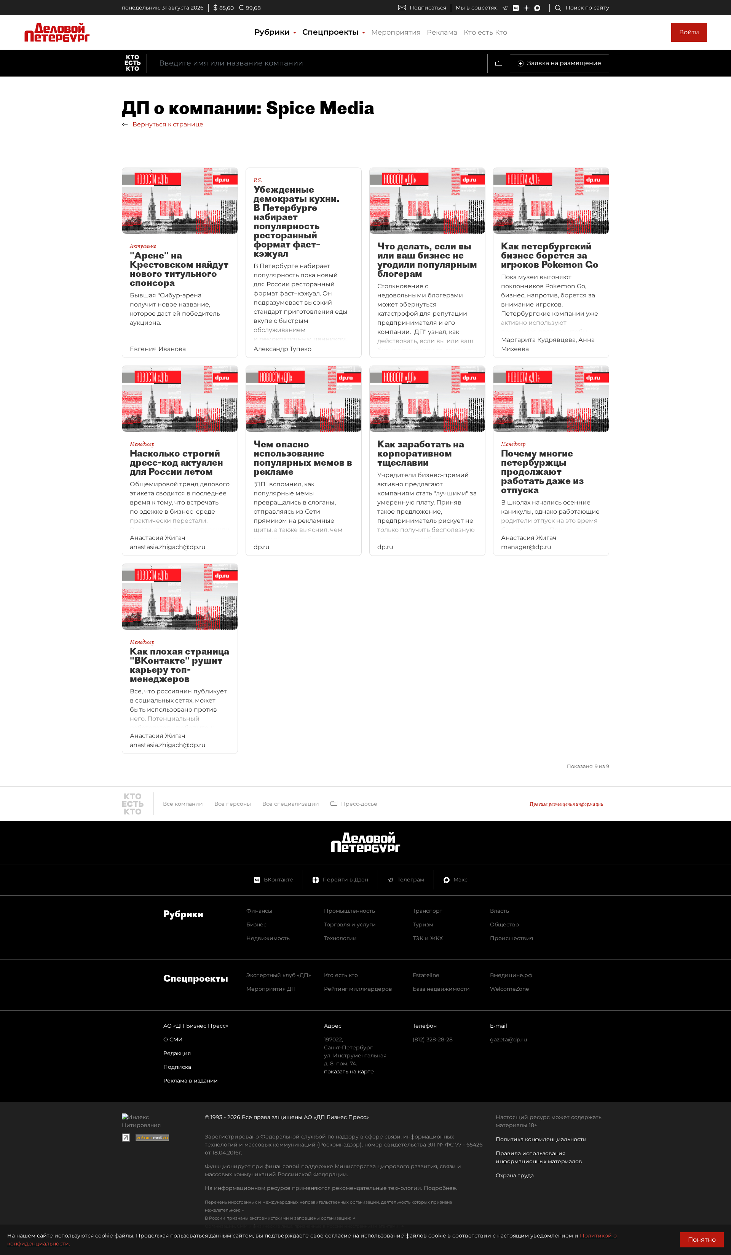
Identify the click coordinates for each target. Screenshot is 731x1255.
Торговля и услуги (350, 924)
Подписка (177, 1066)
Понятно (702, 1239)
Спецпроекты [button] (331, 32)
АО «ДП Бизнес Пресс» (195, 1025)
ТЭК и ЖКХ (428, 938)
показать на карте (349, 1071)
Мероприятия (396, 32)
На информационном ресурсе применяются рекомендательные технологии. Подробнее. (331, 1188)
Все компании (183, 803)
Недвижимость (268, 938)
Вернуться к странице (167, 124)
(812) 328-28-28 (433, 1039)
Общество (504, 924)
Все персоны (232, 803)
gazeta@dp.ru (508, 1039)
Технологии (340, 938)
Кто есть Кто (485, 32)
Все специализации (290, 803)
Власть (499, 910)
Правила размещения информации (566, 804)
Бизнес (256, 924)
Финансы (259, 910)
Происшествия (511, 938)
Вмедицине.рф (511, 975)
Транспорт (427, 910)
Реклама (442, 32)
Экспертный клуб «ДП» (278, 975)
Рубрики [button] (273, 32)
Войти (689, 32)
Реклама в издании (190, 1080)
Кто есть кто (341, 975)
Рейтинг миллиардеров (358, 988)
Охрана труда (515, 1175)
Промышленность (349, 910)
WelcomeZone (509, 988)
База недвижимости (441, 988)
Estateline (426, 975)
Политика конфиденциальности (541, 1139)
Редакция (177, 1053)
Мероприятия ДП (271, 988)
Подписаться (428, 7)
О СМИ (173, 1039)
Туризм (423, 924)
